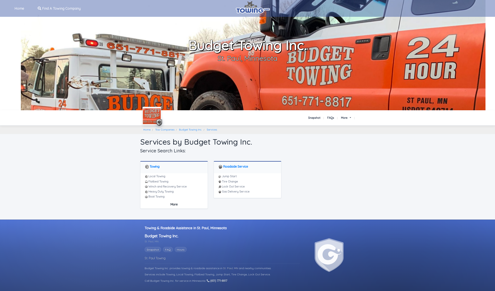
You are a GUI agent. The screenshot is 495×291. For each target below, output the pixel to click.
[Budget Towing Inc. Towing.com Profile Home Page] (152, 116)
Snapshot (314, 118)
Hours (180, 249)
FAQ (168, 249)
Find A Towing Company (61, 8)
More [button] (344, 118)
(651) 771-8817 (218, 281)
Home (19, 8)
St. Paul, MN (231, 268)
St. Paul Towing (155, 258)
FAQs (330, 118)
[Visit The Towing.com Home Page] (253, 7)
